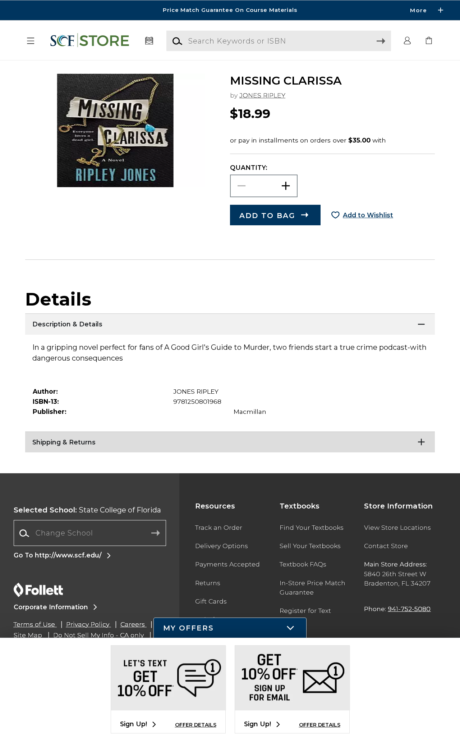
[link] (429, 41)
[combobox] (90, 533)
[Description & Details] (230, 322)
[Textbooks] (149, 41)
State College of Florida (87, 510)
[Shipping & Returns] (230, 440)
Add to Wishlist (368, 215)
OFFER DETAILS (195, 725)
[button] (230, 10)
